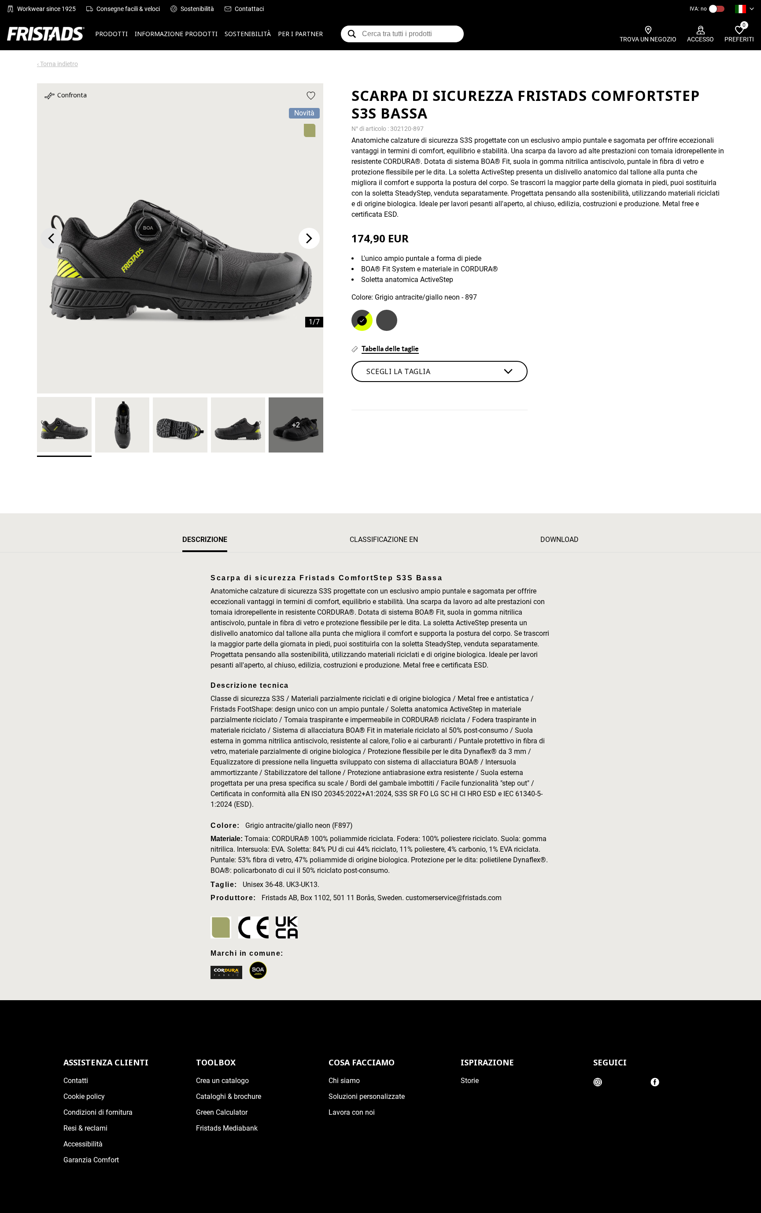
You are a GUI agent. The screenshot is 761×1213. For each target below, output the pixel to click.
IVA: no (698, 8)
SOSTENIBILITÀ (248, 34)
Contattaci (249, 8)
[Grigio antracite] (386, 320)
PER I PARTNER (300, 34)
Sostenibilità (197, 8)
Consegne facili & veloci (128, 8)
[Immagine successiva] (309, 238)
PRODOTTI (111, 34)
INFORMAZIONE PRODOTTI (176, 34)
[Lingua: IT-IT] (744, 8)
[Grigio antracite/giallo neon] (362, 320)
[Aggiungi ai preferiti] (311, 96)
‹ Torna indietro (57, 63)
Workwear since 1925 (46, 8)
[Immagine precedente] (51, 238)
